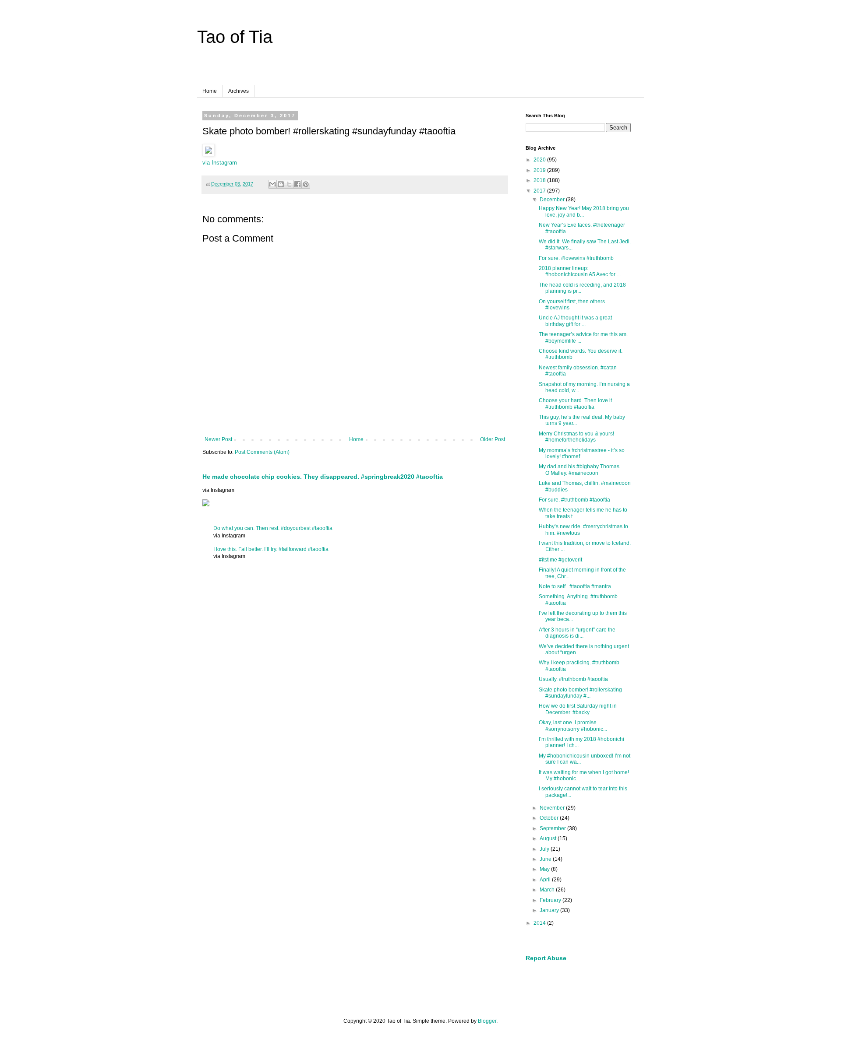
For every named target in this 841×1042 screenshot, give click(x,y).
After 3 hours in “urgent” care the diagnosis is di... (577, 633)
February (551, 900)
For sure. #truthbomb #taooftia (574, 500)
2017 (540, 191)
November (553, 808)
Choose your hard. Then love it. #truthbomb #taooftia (576, 403)
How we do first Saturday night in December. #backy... (578, 709)
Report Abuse (546, 957)
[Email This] (272, 184)
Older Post (492, 439)
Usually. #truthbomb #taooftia (573, 679)
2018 (540, 180)
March (548, 890)
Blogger (487, 1021)
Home (209, 91)
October (550, 818)
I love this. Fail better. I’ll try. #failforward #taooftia (271, 549)
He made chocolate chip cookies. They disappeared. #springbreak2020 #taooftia (322, 476)
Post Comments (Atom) (262, 452)
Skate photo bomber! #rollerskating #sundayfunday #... (580, 693)
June (546, 859)
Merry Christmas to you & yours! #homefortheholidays (576, 437)
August (549, 838)
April (546, 880)
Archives (238, 91)
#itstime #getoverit (560, 560)
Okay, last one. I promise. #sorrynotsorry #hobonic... (573, 725)
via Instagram (219, 162)
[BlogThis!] (280, 184)
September (553, 828)
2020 (540, 160)
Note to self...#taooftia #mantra (575, 586)
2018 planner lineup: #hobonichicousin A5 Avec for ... (580, 271)
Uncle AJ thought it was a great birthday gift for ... (575, 321)
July (545, 849)
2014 (540, 923)
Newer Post (218, 439)
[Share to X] (289, 184)
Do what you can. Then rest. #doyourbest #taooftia (272, 528)
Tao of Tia (234, 36)
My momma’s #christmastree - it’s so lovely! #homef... (582, 453)
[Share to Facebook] (297, 184)
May (545, 869)
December (553, 199)
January (550, 910)
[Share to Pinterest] (305, 184)
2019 (540, 170)
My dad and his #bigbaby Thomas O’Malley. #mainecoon (579, 469)
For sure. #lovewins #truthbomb (576, 258)
